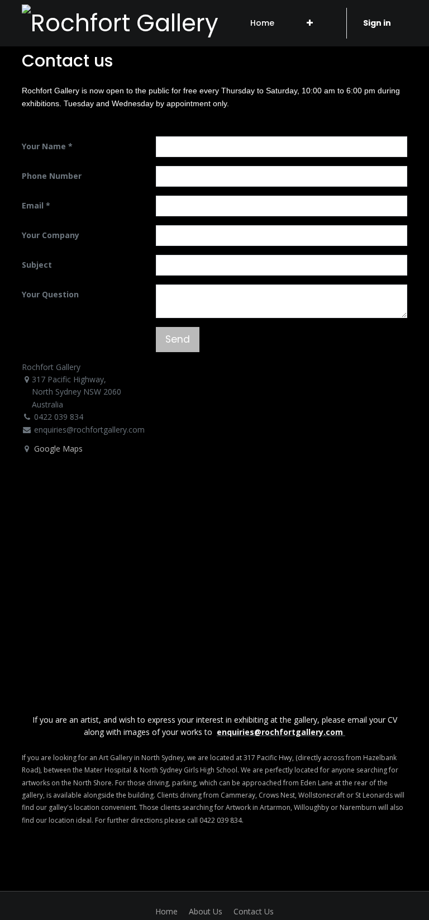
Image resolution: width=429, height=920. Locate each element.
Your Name (44, 146)
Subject (37, 264)
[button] (309, 23)
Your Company (50, 235)
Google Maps (58, 448)
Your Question (50, 294)
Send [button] (177, 339)
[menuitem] (262, 23)
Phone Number (52, 175)
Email (33, 205)
